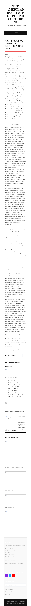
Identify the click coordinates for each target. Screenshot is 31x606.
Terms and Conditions (10, 592)
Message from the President (14, 412)
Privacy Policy (8, 594)
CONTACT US (9, 589)
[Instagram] (6, 575)
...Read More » (14, 430)
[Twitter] (10, 575)
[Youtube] (13, 575)
